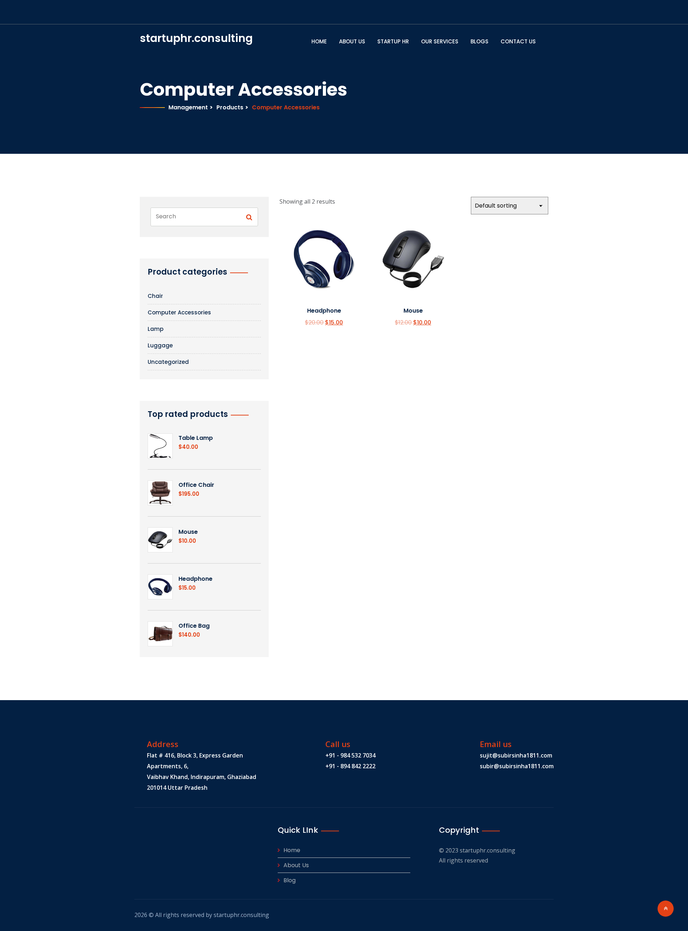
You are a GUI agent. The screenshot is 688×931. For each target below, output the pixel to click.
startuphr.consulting (169, 38)
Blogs (479, 41)
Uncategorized (168, 362)
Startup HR (393, 41)
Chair (155, 296)
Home (319, 41)
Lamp (155, 329)
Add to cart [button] (322, 276)
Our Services (439, 41)
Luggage (160, 345)
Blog (289, 880)
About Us (352, 41)
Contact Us (518, 41)
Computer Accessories (179, 312)
